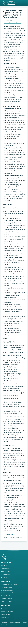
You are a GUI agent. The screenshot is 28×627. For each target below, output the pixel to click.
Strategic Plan (5, 617)
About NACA (4, 608)
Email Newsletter (5, 568)
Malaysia (18, 23)
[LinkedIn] (7, 562)
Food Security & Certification (8, 593)
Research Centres (5, 574)
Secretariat (4, 577)
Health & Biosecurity (6, 587)
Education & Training (6, 598)
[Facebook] (5, 562)
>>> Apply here (8, 534)
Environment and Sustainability (9, 584)
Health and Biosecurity (10, 23)
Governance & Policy (6, 601)
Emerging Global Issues (7, 595)
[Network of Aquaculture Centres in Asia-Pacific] (14, 557)
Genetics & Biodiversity (7, 590)
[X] (10, 562)
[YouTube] (2, 562)
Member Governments (7, 611)
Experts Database (5, 571)
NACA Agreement (5, 614)
